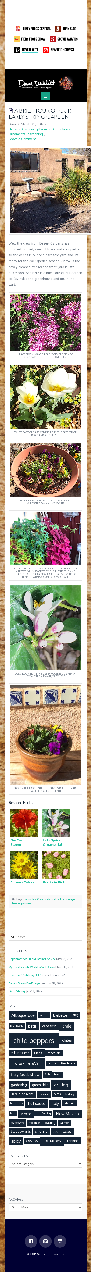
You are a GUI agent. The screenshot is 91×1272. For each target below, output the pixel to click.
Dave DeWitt (27, 1063)
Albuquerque (23, 1015)
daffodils (53, 899)
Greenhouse (62, 129)
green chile (40, 1085)
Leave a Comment (22, 139)
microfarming (43, 1113)
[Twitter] (45, 63)
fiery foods (68, 1063)
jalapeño (70, 1103)
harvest (44, 1094)
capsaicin (49, 1026)
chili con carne (19, 1052)
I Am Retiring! (17, 991)
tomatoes (52, 1140)
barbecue (60, 1015)
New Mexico (67, 1113)
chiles (67, 1040)
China (38, 1053)
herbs (57, 1094)
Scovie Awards (21, 1131)
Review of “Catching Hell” (25, 975)
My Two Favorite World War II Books (32, 967)
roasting (49, 1123)
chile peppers (33, 1040)
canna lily (30, 899)
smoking (41, 1131)
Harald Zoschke (22, 1094)
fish (47, 1074)
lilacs (63, 899)
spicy (16, 1140)
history (69, 1094)
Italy (55, 1103)
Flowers (15, 129)
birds (32, 1026)
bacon (44, 1015)
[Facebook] (36, 63)
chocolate (54, 1053)
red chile (34, 1123)
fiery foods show (25, 1074)
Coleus (41, 899)
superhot (32, 1140)
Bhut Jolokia (16, 1025)
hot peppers (16, 1103)
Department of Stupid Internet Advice (32, 959)
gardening (19, 1084)
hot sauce (36, 1103)
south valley (62, 1131)
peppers (17, 1123)
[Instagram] (54, 63)
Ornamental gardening (26, 134)
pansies (26, 903)
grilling (61, 1084)
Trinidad (72, 1141)
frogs (57, 1074)
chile (66, 1026)
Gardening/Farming (37, 129)
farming (52, 1063)
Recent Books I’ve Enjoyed (25, 983)
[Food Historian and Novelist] (45, 81)
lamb (13, 1113)
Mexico (26, 1113)
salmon (65, 1123)
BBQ (75, 1015)
